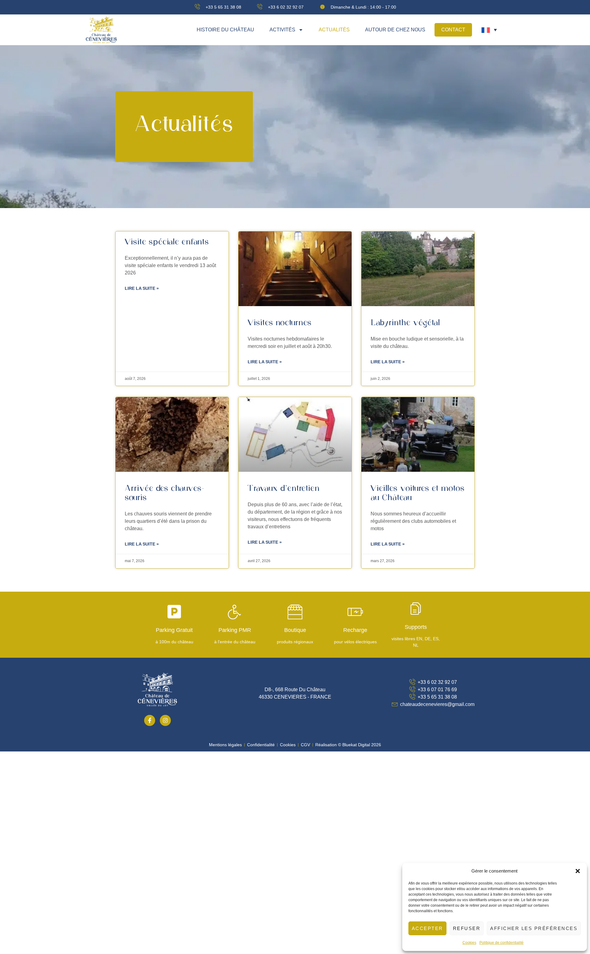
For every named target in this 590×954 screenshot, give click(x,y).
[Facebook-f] (149, 720)
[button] (578, 871)
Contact (453, 29)
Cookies (469, 942)
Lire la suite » (142, 288)
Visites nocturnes (280, 323)
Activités (282, 29)
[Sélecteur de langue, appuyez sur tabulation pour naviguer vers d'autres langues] (489, 30)
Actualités (334, 29)
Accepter (427, 928)
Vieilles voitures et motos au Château (418, 493)
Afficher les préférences (533, 928)
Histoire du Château (225, 29)
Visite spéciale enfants (167, 242)
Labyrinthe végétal (405, 323)
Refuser (467, 928)
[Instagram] (165, 720)
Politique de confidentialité (501, 942)
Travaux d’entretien (284, 489)
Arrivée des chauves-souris (164, 493)
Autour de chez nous (395, 29)
